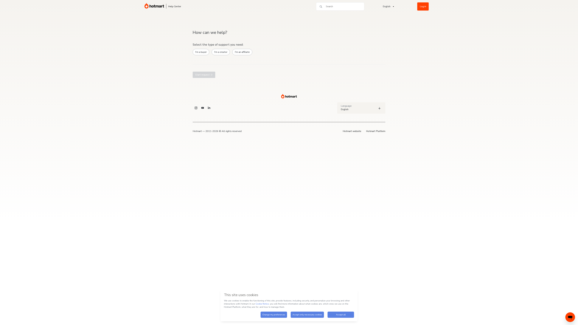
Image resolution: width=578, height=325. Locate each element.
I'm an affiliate (242, 52)
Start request (202, 74)
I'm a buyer (201, 52)
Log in (423, 6)
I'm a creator (220, 52)
